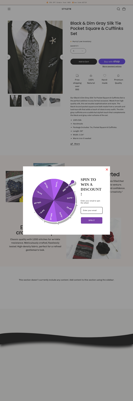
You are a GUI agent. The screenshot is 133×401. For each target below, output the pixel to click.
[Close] (107, 169)
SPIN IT (91, 220)
